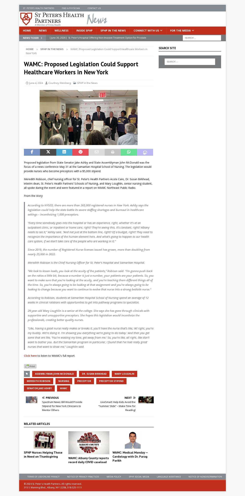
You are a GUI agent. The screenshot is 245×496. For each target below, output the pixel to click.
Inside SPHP (84, 30)
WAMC (63, 388)
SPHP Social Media (139, 476)
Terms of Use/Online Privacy (43, 476)
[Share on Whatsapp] (129, 152)
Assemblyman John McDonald (54, 373)
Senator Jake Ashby (39, 388)
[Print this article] (113, 152)
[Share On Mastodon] (145, 152)
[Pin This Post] (80, 152)
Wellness (62, 30)
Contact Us (94, 8)
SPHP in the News (113, 30)
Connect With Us (146, 30)
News (43, 30)
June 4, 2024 (36, 83)
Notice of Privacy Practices (83, 476)
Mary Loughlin (124, 373)
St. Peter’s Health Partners (38, 8)
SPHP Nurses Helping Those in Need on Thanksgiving (43, 454)
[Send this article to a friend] (97, 152)
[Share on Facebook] (32, 152)
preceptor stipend (111, 381)
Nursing (63, 381)
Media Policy (114, 476)
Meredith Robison (38, 381)
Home (27, 30)
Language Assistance (169, 476)
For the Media (180, 30)
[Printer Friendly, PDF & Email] (30, 366)
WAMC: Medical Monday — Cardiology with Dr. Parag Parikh (130, 456)
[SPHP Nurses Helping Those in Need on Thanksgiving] (44, 440)
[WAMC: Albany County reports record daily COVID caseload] (88, 442)
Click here (30, 355)
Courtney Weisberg (59, 83)
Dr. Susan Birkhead (94, 373)
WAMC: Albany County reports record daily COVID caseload (88, 460)
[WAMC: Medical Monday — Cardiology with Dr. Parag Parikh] (133, 440)
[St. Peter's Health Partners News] (64, 24)
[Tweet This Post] (48, 152)
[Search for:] (202, 38)
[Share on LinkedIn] (64, 152)
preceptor (84, 381)
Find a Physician (71, 8)
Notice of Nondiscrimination (205, 476)
